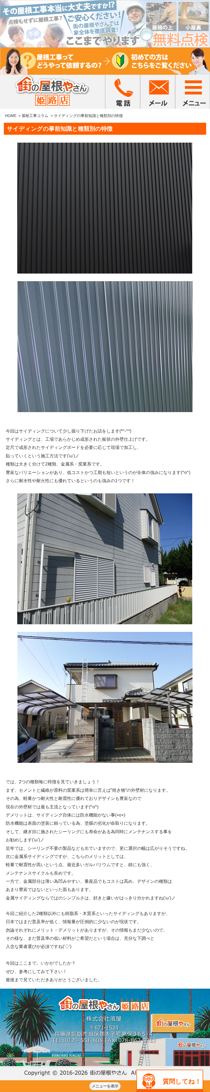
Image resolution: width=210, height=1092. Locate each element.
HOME (10, 115)
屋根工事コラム (35, 115)
